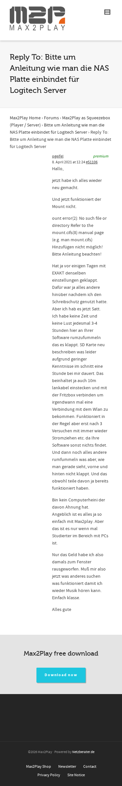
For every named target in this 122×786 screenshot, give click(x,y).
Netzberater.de (83, 752)
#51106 (92, 162)
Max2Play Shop (38, 766)
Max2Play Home (25, 118)
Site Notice (76, 775)
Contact (89, 766)
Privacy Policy (48, 775)
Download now (61, 675)
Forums (51, 118)
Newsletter (67, 766)
